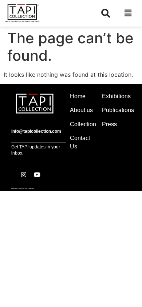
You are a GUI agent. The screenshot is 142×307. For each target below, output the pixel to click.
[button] (128, 13)
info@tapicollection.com (36, 131)
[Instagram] (23, 174)
